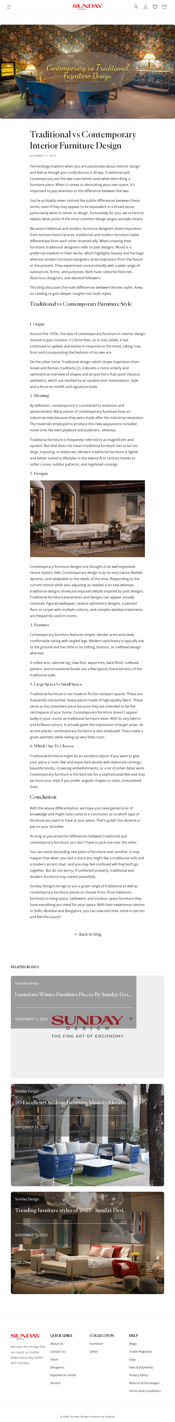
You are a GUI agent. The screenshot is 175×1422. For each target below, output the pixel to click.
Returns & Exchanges (144, 1383)
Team (54, 1359)
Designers (57, 1367)
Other (94, 1351)
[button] (9, 7)
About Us (56, 1344)
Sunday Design (80, 1416)
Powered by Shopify (102, 1416)
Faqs (132, 1359)
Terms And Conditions (145, 1391)
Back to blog (90, 934)
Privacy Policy (138, 1375)
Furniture (96, 1344)
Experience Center (63, 1375)
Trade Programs (140, 1351)
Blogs (133, 1344)
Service (55, 1383)
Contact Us (58, 1351)
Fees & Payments (141, 1367)
